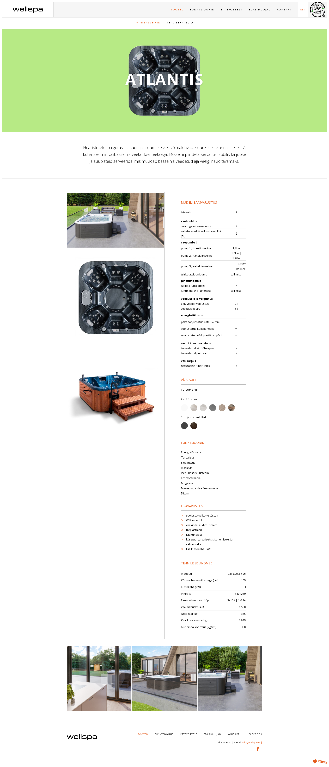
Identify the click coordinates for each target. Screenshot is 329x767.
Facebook (255, 734)
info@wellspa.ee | (252, 742)
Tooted (177, 9)
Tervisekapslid (180, 22)
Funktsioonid (202, 9)
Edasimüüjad (260, 9)
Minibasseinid (148, 22)
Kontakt (284, 9)
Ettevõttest (232, 9)
